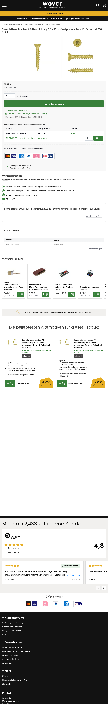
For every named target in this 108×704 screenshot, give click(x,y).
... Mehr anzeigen (72, 575)
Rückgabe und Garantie (12, 630)
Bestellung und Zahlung (12, 623)
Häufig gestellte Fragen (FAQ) (15, 680)
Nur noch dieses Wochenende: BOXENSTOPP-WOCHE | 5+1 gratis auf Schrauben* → (54, 18)
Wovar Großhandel (10, 655)
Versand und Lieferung (12, 626)
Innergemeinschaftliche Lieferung (16, 651)
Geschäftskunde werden (12, 647)
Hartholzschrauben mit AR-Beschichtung (42, 24)
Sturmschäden (8, 684)
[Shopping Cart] (104, 5)
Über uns (6, 676)
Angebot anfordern (10, 659)
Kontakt (5, 634)
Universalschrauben (13, 24)
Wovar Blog (7, 663)
